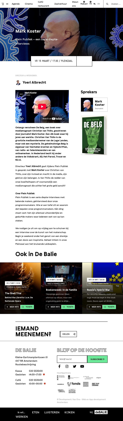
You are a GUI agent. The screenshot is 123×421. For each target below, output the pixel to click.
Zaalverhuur (60, 4)
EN (99, 4)
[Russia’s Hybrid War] (98, 289)
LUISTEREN (51, 412)
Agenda (16, 4)
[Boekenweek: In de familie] (61, 289)
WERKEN (22, 416)
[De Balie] (7, 4)
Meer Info (14, 307)
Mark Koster (100, 103)
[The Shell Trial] (13, 293)
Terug (19, 25)
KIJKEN (70, 412)
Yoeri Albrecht (34, 82)
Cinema (29, 4)
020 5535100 (36, 370)
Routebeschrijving (25, 364)
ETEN (35, 412)
